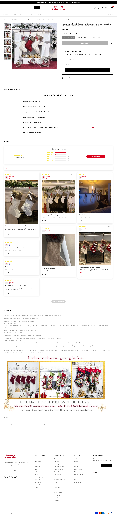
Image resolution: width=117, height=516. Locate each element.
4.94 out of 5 (25, 155)
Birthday (37, 474)
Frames (56, 484)
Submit (87, 70)
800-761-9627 (111, 14)
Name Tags (56, 497)
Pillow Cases (57, 500)
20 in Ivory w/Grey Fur (82, 37)
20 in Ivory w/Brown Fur (68, 38)
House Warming (38, 482)
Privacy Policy (77, 477)
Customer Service (78, 464)
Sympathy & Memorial (40, 490)
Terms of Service (77, 482)
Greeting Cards (57, 490)
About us (76, 461)
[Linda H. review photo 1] (95, 248)
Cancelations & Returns (79, 469)
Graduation (37, 479)
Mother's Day (38, 466)
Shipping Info (77, 466)
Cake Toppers (57, 464)
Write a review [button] (96, 156)
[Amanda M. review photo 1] (21, 202)
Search (75, 459)
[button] (111, 43)
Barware (56, 459)
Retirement (37, 487)
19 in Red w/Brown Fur (96, 38)
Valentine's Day (38, 461)
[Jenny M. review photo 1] (58, 250)
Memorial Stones (58, 492)
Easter (36, 464)
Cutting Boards (57, 474)
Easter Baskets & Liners (59, 479)
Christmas (37, 459)
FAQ (75, 471)
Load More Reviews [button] (58, 301)
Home (5, 20)
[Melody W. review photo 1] (58, 196)
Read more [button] (81, 272)
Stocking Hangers (58, 471)
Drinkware (56, 477)
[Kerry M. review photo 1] (95, 196)
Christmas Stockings (59, 469)
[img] (8, 174)
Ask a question (67, 78)
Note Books (57, 495)
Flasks (55, 482)
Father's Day (37, 469)
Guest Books (57, 487)
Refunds (76, 479)
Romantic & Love (38, 484)
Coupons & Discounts (79, 474)
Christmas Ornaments (59, 466)
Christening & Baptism (40, 477)
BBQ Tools (56, 461)
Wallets (56, 503)
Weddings (37, 471)
